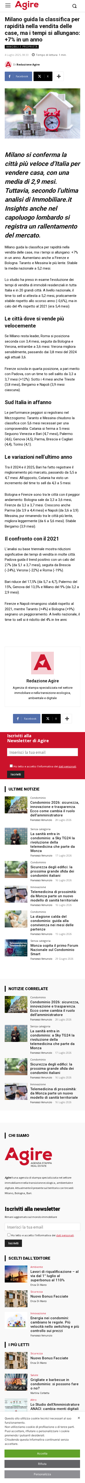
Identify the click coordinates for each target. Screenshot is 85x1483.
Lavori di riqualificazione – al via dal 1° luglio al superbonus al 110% (54, 1276)
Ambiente (36, 1267)
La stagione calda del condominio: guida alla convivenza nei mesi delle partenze (52, 922)
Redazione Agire (28, 64)
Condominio (38, 797)
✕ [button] (78, 1418)
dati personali (67, 766)
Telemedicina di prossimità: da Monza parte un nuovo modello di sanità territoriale (54, 896)
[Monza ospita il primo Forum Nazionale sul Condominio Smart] (16, 947)
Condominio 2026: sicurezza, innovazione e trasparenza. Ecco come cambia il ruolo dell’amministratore (54, 808)
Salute (34, 1375)
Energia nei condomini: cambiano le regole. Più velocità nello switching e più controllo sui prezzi (54, 1324)
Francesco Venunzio (41, 820)
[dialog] (42, 1447)
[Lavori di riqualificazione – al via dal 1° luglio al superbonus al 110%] (16, 1274)
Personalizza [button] (42, 1474)
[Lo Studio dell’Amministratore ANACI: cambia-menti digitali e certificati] (16, 1406)
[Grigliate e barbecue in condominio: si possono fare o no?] (16, 1382)
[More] (59, 76)
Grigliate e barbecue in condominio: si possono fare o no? (54, 1384)
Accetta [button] (42, 1453)
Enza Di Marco (38, 1284)
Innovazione (38, 887)
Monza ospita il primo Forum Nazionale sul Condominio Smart (54, 949)
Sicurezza (36, 1291)
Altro (33, 1399)
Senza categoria (40, 829)
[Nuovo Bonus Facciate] (16, 1298)
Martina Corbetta (39, 1393)
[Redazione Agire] (9, 64)
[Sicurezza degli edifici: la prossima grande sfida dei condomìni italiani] (16, 869)
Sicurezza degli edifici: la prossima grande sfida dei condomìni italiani (52, 871)
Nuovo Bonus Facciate (49, 1296)
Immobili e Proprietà (22, 46)
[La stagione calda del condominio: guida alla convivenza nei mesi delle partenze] (16, 918)
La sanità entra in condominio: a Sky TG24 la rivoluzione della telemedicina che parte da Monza (52, 842)
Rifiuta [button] (42, 1464)
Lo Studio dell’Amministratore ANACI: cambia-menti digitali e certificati (55, 1408)
